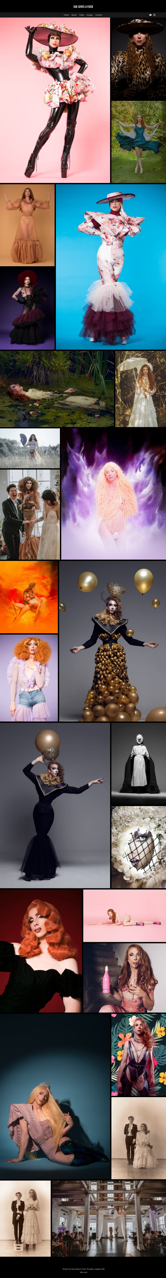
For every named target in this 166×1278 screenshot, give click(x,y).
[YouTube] (150, 15)
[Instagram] (154, 15)
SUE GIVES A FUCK (83, 6)
